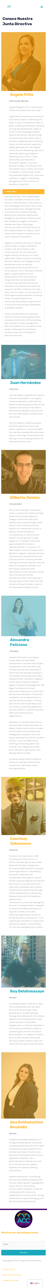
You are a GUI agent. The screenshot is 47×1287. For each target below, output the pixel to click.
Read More (11, 191)
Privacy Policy (9, 1269)
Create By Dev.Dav (10, 1280)
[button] (23, 191)
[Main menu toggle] (41, 7)
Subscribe (23, 1252)
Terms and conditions (12, 1275)
